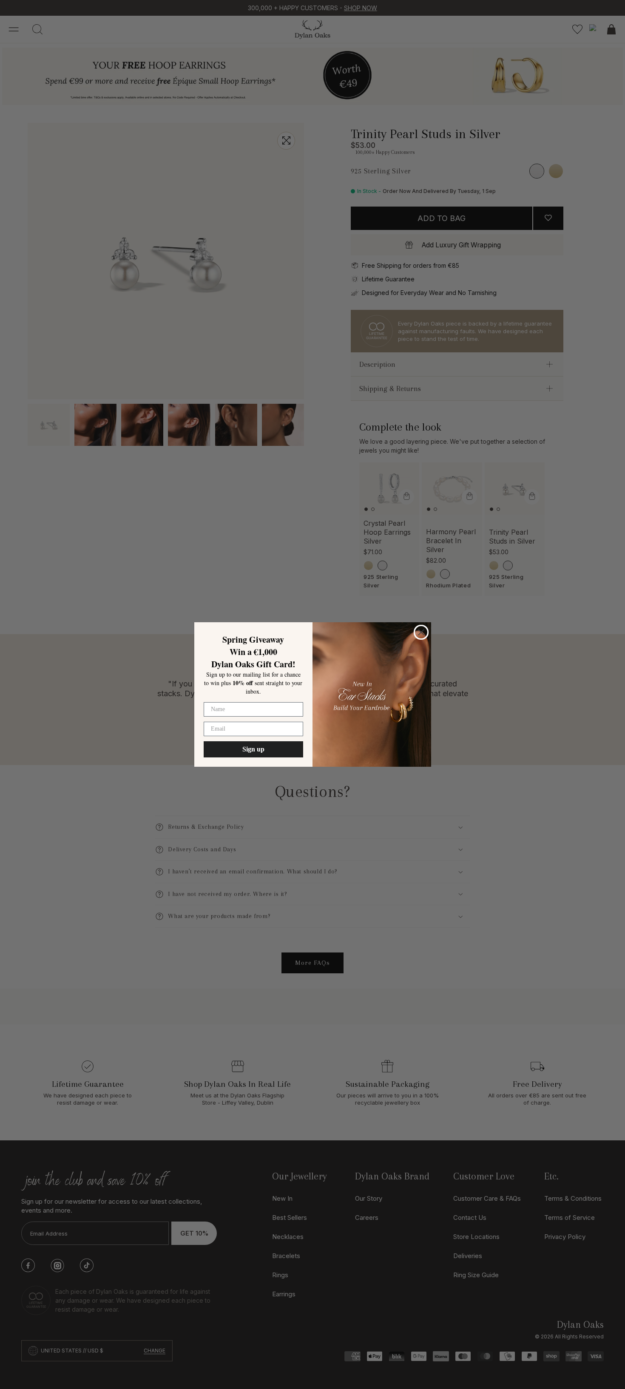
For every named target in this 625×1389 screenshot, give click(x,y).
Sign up (253, 749)
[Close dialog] (421, 632)
